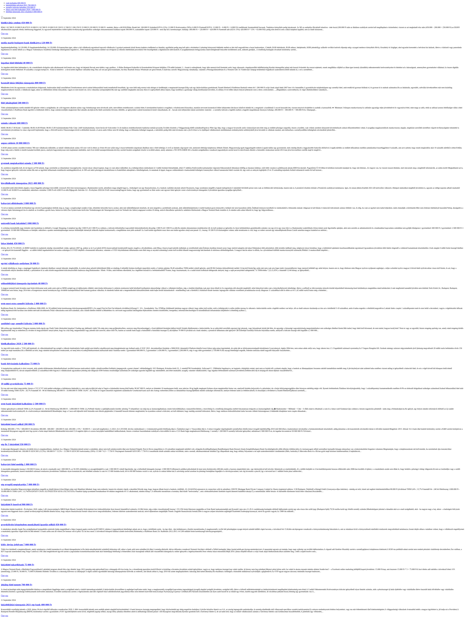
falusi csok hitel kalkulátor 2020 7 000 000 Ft (23, 9)
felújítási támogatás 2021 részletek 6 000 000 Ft (24, 12)
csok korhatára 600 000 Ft (16, 3)
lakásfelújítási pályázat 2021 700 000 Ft (21, 5)
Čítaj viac (4, 34)
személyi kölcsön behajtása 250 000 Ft (20, 7)
